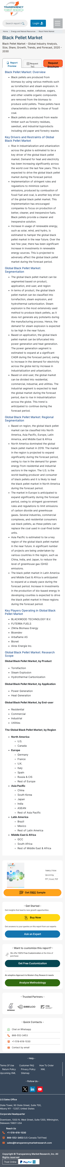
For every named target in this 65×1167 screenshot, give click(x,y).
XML (43, 1069)
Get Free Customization (32, 963)
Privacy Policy (28, 1069)
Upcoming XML (8, 1073)
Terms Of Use (7, 1065)
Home (5, 31)
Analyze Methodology (32, 982)
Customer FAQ (26, 1065)
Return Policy (9, 1069)
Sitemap (25, 1073)
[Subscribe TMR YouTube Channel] (40, 1088)
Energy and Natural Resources (23, 31)
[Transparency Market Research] (13, 8)
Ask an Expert (32, 934)
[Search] (23, 23)
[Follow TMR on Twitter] (25, 1088)
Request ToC (34, 64)
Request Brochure (53, 64)
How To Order (46, 1065)
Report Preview (13, 64)
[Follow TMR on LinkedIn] (32, 1088)
